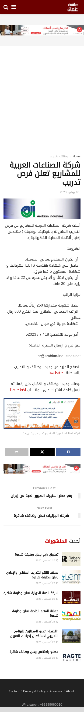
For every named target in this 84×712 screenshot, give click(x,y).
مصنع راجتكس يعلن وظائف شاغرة (34, 652)
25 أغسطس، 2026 (46, 560)
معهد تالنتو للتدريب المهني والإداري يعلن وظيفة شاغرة (32, 574)
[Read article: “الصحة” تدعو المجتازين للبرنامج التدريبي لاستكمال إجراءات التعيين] (71, 635)
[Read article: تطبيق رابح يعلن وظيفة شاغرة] (71, 559)
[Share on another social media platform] (16, 452)
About (70, 691)
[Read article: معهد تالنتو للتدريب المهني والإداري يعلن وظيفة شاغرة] (71, 577)
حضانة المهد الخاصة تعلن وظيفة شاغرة (35, 613)
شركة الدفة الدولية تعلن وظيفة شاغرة (31, 593)
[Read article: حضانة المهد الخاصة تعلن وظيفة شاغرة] (71, 615)
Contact (14, 691)
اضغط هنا (57, 373)
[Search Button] (6, 7)
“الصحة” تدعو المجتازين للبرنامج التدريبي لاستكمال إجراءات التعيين (34, 633)
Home (76, 156)
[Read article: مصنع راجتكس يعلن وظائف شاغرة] (71, 656)
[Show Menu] (13, 7)
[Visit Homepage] (72, 7)
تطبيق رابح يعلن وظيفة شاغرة (36, 554)
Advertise (55, 691)
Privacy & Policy (34, 691)
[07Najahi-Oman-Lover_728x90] (42, 30)
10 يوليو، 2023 (69, 192)
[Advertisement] (42, 94)
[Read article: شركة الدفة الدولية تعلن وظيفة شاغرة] (71, 597)
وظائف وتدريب (59, 156)
